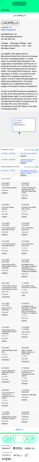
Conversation (6, 296)
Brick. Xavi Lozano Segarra (29, 153)
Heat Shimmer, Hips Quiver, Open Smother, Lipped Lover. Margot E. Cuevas (29, 172)
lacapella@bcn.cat (9, 34)
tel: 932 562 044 (8, 39)
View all (18, 430)
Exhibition (23, 156)
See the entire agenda (30, 149)
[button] (19, 134)
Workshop (25, 337)
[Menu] (2, 1)
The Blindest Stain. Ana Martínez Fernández (28, 160)
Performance (6, 359)
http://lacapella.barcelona (11, 37)
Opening (4, 216)
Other (23, 295)
